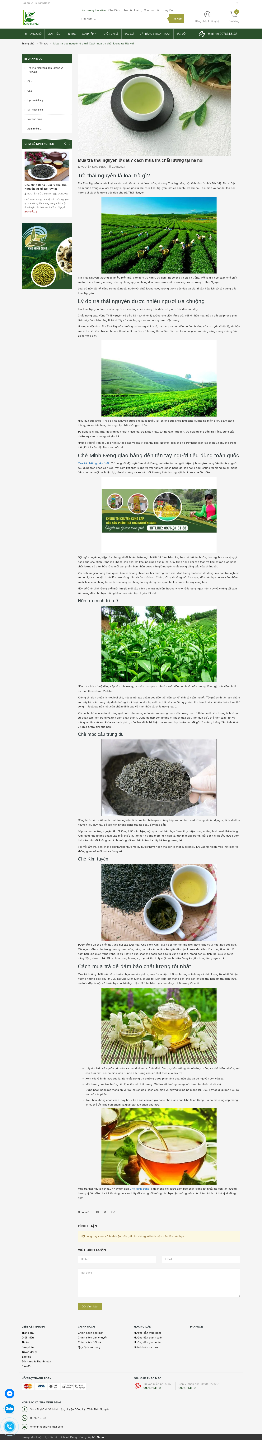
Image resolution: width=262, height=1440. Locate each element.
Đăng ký (214, 21)
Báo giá (129, 34)
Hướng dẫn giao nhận (147, 1342)
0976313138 (152, 1388)
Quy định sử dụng (89, 1347)
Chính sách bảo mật (90, 1332)
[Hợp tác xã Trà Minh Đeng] (47, 17)
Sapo (100, 1437)
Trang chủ (34, 34)
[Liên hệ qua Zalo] (9, 1409)
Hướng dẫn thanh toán (148, 1337)
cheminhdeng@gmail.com (46, 1426)
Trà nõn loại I (132, 10)
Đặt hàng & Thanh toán (155, 34)
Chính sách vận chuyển (92, 1337)
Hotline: (222, 33)
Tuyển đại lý (110, 34)
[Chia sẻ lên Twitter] (105, 1212)
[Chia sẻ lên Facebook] (97, 1212)
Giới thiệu (54, 34)
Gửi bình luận (90, 1306)
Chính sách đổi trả (89, 1342)
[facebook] (237, 3)
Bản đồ (181, 34)
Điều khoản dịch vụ (146, 1347)
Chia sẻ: (83, 1212)
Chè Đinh (114, 10)
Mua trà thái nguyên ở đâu (94, 463)
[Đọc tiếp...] (31, 211)
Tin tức (71, 34)
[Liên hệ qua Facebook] (9, 1393)
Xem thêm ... (34, 128)
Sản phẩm (88, 34)
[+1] (113, 1212)
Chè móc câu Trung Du (158, 10)
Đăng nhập (201, 21)
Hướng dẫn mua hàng (148, 1332)
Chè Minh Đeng (139, 1188)
